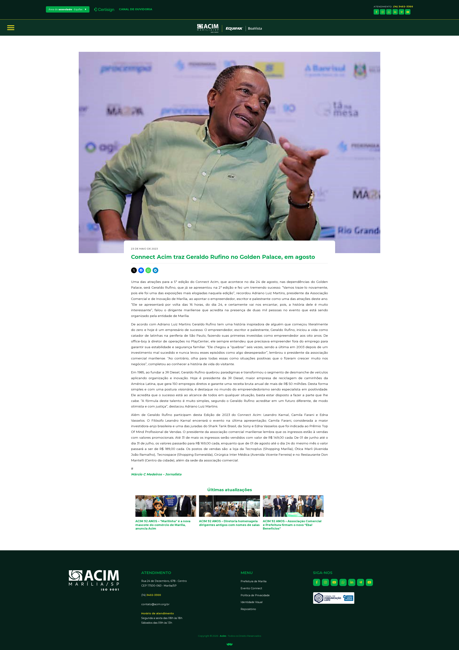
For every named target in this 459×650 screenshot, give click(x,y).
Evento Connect (251, 588)
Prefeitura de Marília (253, 581)
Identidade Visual (251, 602)
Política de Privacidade (255, 595)
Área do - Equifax (65, 9)
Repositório (248, 609)
